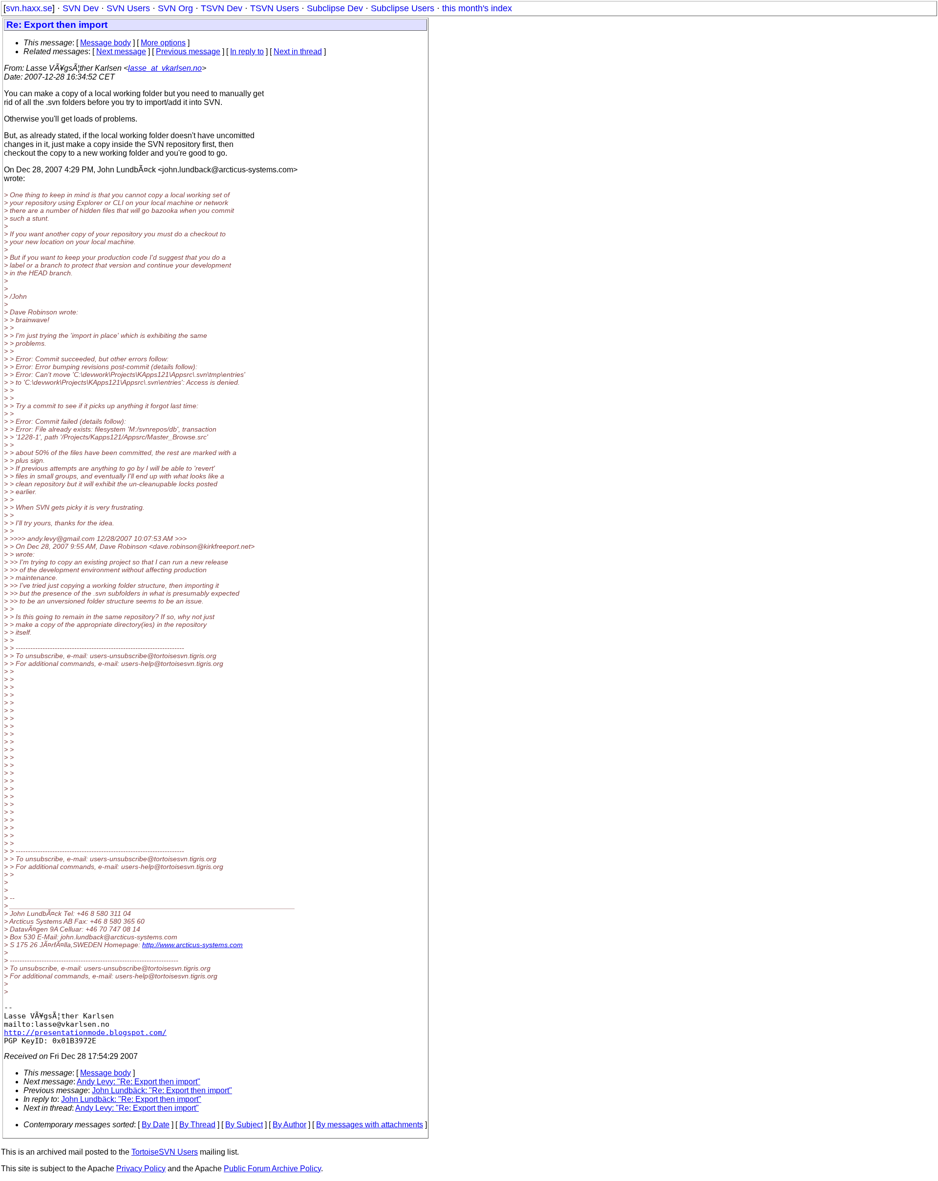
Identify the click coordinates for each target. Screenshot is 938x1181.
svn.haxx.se (29, 8)
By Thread (197, 1124)
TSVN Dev (221, 8)
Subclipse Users (402, 8)
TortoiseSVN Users (164, 1152)
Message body (105, 43)
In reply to (247, 51)
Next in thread (298, 51)
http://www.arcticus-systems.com (192, 945)
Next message (121, 51)
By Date (156, 1124)
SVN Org (175, 8)
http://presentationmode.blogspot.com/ (85, 1032)
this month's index (477, 8)
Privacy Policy (141, 1168)
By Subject (244, 1124)
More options (163, 43)
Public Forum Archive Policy (272, 1168)
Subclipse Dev (335, 8)
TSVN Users (274, 8)
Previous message (188, 51)
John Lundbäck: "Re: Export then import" (162, 1090)
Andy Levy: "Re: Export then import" (138, 1081)
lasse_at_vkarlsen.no (165, 68)
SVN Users (128, 8)
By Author (289, 1124)
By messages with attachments (369, 1124)
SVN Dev (81, 8)
